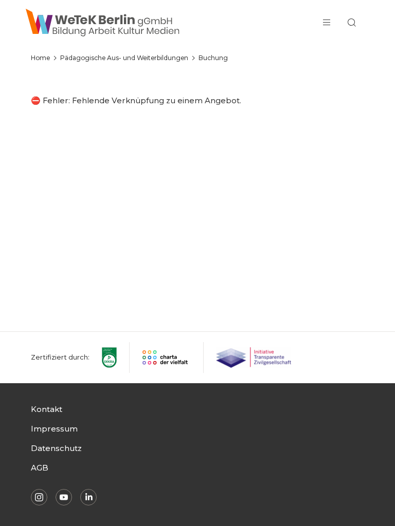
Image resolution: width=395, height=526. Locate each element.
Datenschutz (56, 448)
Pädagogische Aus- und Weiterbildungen (124, 58)
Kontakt (46, 409)
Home (40, 58)
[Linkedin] (88, 497)
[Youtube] (64, 497)
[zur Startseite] (103, 23)
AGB (39, 468)
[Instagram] (39, 497)
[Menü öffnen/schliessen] (326, 22)
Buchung (213, 58)
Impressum (54, 429)
